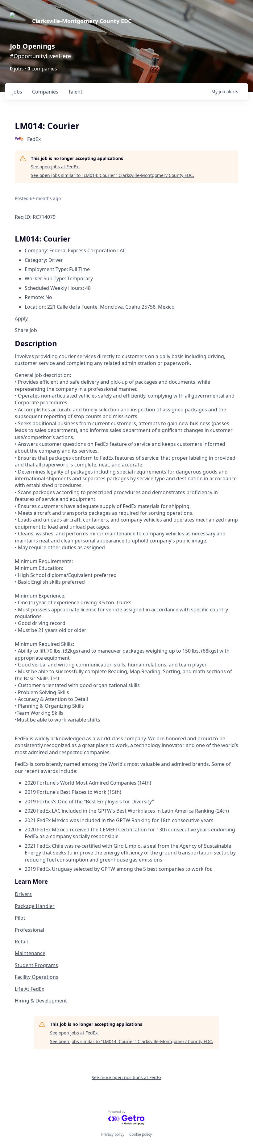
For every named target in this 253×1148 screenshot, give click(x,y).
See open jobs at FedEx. (55, 167)
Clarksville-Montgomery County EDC (81, 21)
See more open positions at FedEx (126, 1077)
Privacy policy (112, 1134)
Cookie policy (140, 1134)
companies (45, 91)
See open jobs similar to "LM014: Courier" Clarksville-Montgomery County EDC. (112, 175)
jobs (17, 91)
